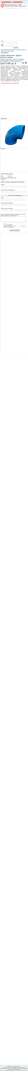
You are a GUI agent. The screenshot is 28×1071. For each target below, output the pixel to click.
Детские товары (20, 49)
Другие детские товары (7, 51)
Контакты (9, 1066)
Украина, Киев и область (16, 60)
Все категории (11, 49)
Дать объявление (6, 1)
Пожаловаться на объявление (10, 83)
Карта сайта (16, 1066)
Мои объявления (17, 1)
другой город (22, 6)
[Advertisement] (14, 25)
